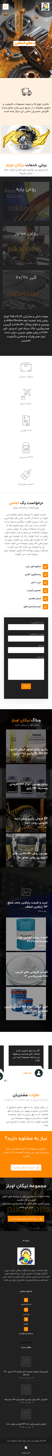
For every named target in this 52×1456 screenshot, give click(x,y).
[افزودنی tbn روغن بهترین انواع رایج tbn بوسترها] (26, 1389)
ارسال (26, 686)
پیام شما (40, 657)
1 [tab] (7, 1080)
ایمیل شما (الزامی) (37, 634)
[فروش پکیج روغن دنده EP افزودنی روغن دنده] (26, 1414)
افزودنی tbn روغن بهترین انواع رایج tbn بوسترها (26, 1399)
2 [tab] (5, 1080)
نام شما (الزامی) (38, 622)
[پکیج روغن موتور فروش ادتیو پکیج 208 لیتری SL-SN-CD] (26, 1361)
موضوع (41, 645)
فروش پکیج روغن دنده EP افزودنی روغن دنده (26, 1424)
